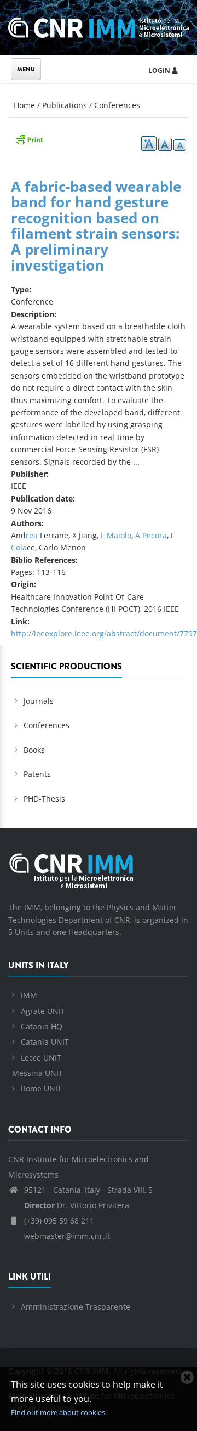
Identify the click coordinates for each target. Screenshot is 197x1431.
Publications (64, 105)
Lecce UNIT (41, 1057)
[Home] (98, 26)
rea (32, 535)
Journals (39, 701)
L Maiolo (116, 535)
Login (160, 70)
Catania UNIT (45, 1041)
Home (24, 105)
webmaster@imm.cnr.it (66, 1236)
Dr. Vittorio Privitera (76, 1205)
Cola (19, 547)
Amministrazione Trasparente (75, 1307)
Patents (37, 774)
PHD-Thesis (44, 798)
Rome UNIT (41, 1088)
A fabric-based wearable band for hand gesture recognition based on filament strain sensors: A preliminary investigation (96, 226)
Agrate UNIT (43, 1011)
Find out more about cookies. (59, 1412)
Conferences (117, 105)
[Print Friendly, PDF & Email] (29, 138)
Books (34, 750)
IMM (29, 995)
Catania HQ (41, 1026)
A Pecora (151, 535)
